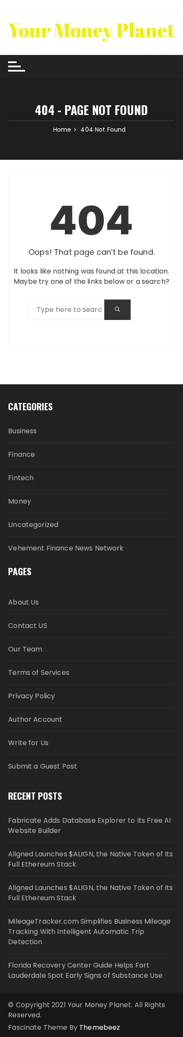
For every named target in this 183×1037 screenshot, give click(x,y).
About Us (23, 602)
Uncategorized (33, 525)
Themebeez (99, 1027)
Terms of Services (38, 672)
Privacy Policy (31, 696)
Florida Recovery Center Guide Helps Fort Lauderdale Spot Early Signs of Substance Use (85, 970)
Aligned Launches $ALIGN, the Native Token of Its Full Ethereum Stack (90, 859)
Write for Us (28, 743)
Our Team (25, 649)
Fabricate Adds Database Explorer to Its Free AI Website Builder (89, 825)
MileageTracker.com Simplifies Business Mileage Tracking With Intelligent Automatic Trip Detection (89, 931)
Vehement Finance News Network (65, 548)
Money (19, 501)
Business (22, 431)
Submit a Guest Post (42, 766)
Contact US (27, 626)
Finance (21, 454)
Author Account (35, 719)
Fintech (21, 478)
